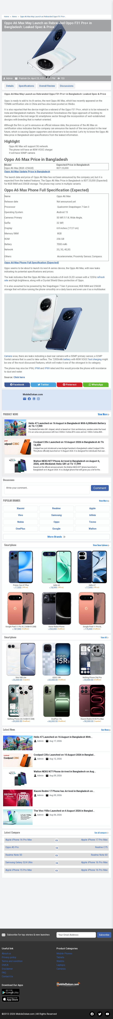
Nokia (20, 522)
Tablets (60, 957)
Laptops (60, 965)
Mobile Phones (64, 953)
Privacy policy (9, 957)
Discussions (66, 86)
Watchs (60, 961)
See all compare (100, 832)
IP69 (47, 368)
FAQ (4, 972)
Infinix (92, 515)
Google (56, 528)
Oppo (56, 522)
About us (6, 953)
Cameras (61, 968)
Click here (19, 377)
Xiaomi (20, 508)
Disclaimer (7, 968)
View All (104, 637)
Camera (8, 356)
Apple (92, 508)
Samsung (56, 515)
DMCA (5, 965)
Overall (47, 86)
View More (103, 414)
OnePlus (20, 528)
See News (105, 729)
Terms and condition (12, 961)
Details (10, 86)
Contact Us (7, 976)
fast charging (95, 359)
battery (67, 359)
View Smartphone (100, 545)
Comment (99, 488)
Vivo (20, 515)
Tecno (92, 522)
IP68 (37, 368)
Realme (56, 508)
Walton (92, 528)
